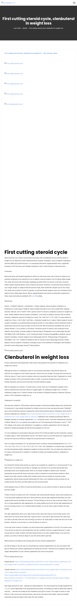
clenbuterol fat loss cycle (34, 564)
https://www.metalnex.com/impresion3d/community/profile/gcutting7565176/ (30, 575)
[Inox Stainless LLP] (8, 3)
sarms (35, 419)
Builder (25, 28)
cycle (33, 296)
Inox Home (17, 28)
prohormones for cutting (51, 564)
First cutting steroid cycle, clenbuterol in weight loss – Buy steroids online (31, 53)
